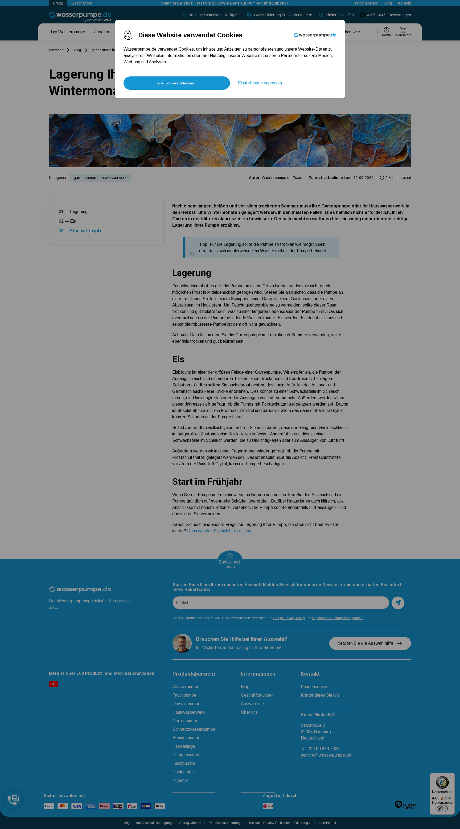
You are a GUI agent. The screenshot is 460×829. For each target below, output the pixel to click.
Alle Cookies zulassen (175, 83)
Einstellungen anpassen (260, 83)
